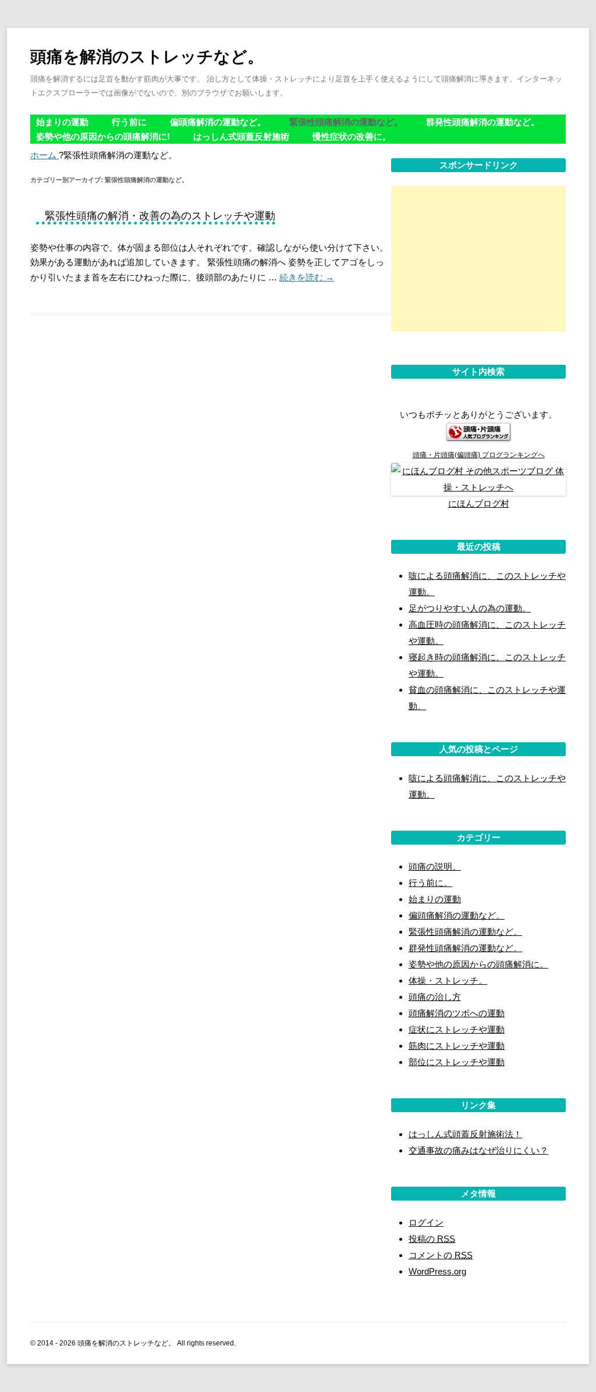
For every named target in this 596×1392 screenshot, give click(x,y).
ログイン (426, 1222)
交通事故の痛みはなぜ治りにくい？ (478, 1150)
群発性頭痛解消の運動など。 (483, 122)
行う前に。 (430, 883)
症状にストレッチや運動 (457, 1029)
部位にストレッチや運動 (457, 1062)
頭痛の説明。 (435, 866)
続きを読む (306, 277)
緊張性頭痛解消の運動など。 (346, 122)
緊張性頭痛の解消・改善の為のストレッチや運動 (160, 216)
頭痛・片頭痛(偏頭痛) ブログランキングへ (479, 455)
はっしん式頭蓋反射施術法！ (465, 1134)
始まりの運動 (62, 122)
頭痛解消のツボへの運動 (457, 1013)
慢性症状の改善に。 (352, 136)
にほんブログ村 (478, 503)
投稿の (432, 1239)
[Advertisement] (478, 259)
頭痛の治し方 (435, 997)
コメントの (441, 1255)
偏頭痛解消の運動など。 (218, 122)
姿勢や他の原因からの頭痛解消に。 (478, 964)
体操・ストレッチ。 (448, 980)
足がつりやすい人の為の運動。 (470, 608)
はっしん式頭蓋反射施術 (241, 136)
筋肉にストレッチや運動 (457, 1046)
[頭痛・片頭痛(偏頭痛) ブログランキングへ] (478, 438)
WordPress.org (437, 1271)
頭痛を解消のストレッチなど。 (147, 57)
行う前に (129, 122)
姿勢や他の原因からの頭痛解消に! (103, 136)
